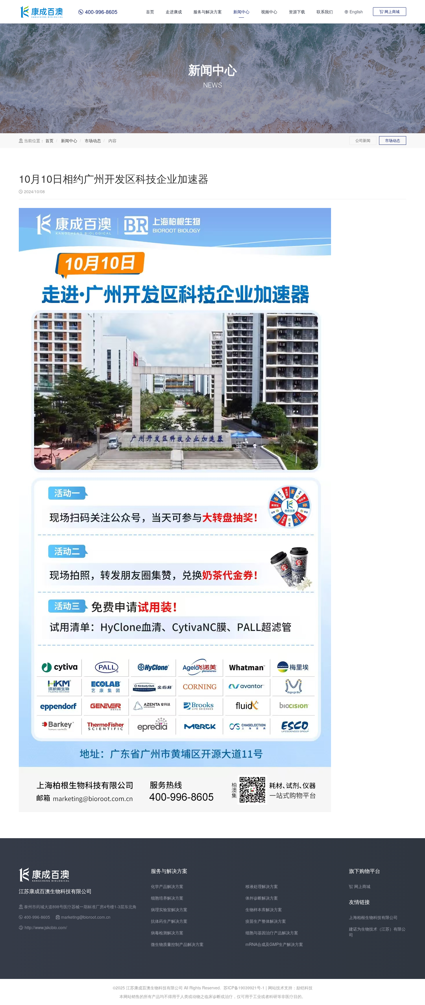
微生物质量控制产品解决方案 (177, 944)
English (353, 11)
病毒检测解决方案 (167, 932)
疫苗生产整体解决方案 (265, 921)
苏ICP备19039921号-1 (244, 988)
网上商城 (390, 11)
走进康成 (174, 11)
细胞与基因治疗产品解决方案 (271, 932)
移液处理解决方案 (261, 886)
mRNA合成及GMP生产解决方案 (274, 944)
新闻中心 (241, 11)
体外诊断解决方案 (261, 898)
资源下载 (297, 11)
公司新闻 (362, 140)
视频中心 (269, 11)
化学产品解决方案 (167, 886)
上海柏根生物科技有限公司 (373, 917)
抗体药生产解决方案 (169, 921)
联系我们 (325, 11)
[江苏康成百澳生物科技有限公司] (42, 11)
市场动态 (93, 140)
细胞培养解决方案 (167, 898)
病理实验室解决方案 (169, 909)
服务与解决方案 (207, 11)
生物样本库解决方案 (263, 909)
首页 (150, 11)
